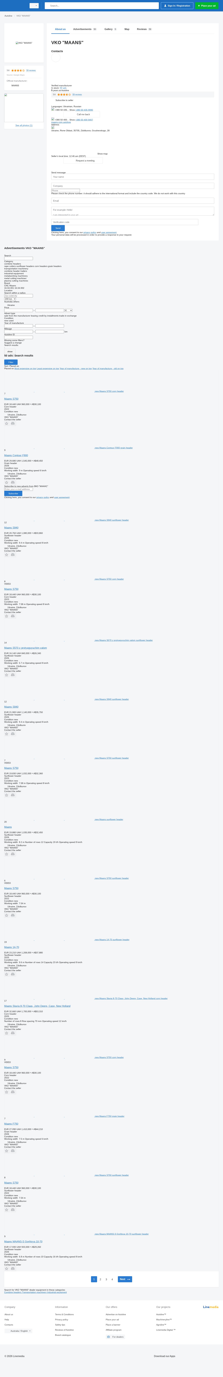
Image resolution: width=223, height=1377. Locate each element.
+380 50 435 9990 (84, 110)
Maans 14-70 (11, 947)
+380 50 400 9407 (84, 120)
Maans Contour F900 (16, 455)
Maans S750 (11, 398)
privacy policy (89, 232)
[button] (64, 100)
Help (7, 1319)
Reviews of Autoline (64, 1330)
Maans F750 (11, 1123)
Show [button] (72, 110)
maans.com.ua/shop (61, 122)
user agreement (109, 232)
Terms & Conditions (64, 1314)
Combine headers (13, 1292)
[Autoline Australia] (15, 6)
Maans (8, 827)
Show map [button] (102, 153)
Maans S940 (11, 527)
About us (9, 1314)
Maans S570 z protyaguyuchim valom (25, 647)
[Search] (48, 6)
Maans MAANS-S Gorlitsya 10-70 (23, 1241)
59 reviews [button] (31, 70)
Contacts (9, 1324)
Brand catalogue (63, 1335)
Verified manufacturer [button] (62, 85)
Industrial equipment (57, 1292)
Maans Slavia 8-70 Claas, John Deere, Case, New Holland (37, 1006)
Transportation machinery (34, 1292)
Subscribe (13, 493)
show (9, 351)
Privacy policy (61, 1319)
